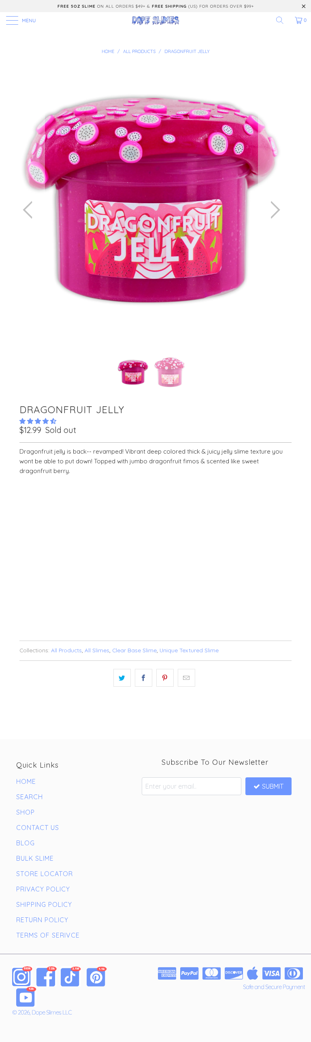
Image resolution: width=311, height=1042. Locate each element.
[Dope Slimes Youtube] (26, 997)
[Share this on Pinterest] (165, 678)
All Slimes (97, 650)
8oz (51, 502)
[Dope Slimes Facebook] (46, 976)
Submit (272, 786)
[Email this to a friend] (186, 678)
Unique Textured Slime (189, 650)
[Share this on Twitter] (122, 678)
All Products (66, 650)
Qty (24, 525)
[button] (37, 421)
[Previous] (30, 210)
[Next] (273, 210)
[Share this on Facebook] (143, 678)
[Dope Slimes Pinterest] (97, 976)
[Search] (282, 20)
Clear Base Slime (134, 650)
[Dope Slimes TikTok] (71, 976)
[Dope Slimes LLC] (155, 20)
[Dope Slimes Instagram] (22, 976)
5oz (29, 502)
